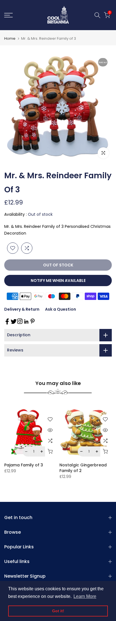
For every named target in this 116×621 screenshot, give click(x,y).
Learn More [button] (84, 596)
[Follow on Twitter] (14, 321)
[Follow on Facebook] (7, 321)
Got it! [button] (58, 611)
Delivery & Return (21, 309)
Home (9, 38)
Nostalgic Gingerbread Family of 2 (83, 467)
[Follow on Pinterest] (32, 321)
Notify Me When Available (58, 280)
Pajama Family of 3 (23, 465)
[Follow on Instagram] (20, 321)
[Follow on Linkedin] (26, 322)
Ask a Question (60, 309)
